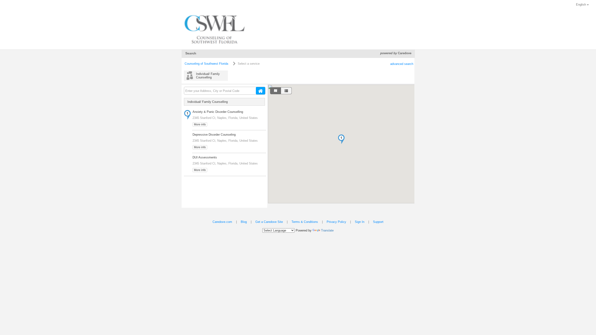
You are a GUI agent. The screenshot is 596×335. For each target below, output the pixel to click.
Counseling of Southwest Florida (206, 63)
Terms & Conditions (304, 222)
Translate (327, 230)
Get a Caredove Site (269, 222)
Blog (244, 222)
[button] (341, 139)
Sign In (359, 222)
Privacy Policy (336, 222)
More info (200, 124)
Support (378, 222)
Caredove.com (222, 222)
